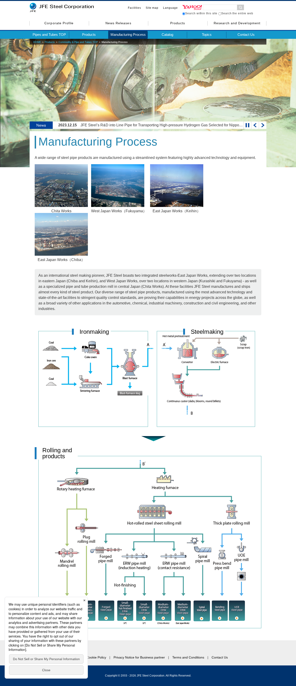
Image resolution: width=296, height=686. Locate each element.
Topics (207, 34)
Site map (152, 7)
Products (177, 23)
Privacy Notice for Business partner (139, 657)
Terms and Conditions (188, 657)
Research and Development (237, 23)
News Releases (118, 23)
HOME (37, 42)
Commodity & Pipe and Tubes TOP (78, 42)
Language (170, 7)
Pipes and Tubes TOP (49, 34)
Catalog (167, 34)
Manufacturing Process (128, 34)
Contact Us (246, 34)
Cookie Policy (96, 657)
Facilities (134, 7)
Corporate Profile (59, 23)
